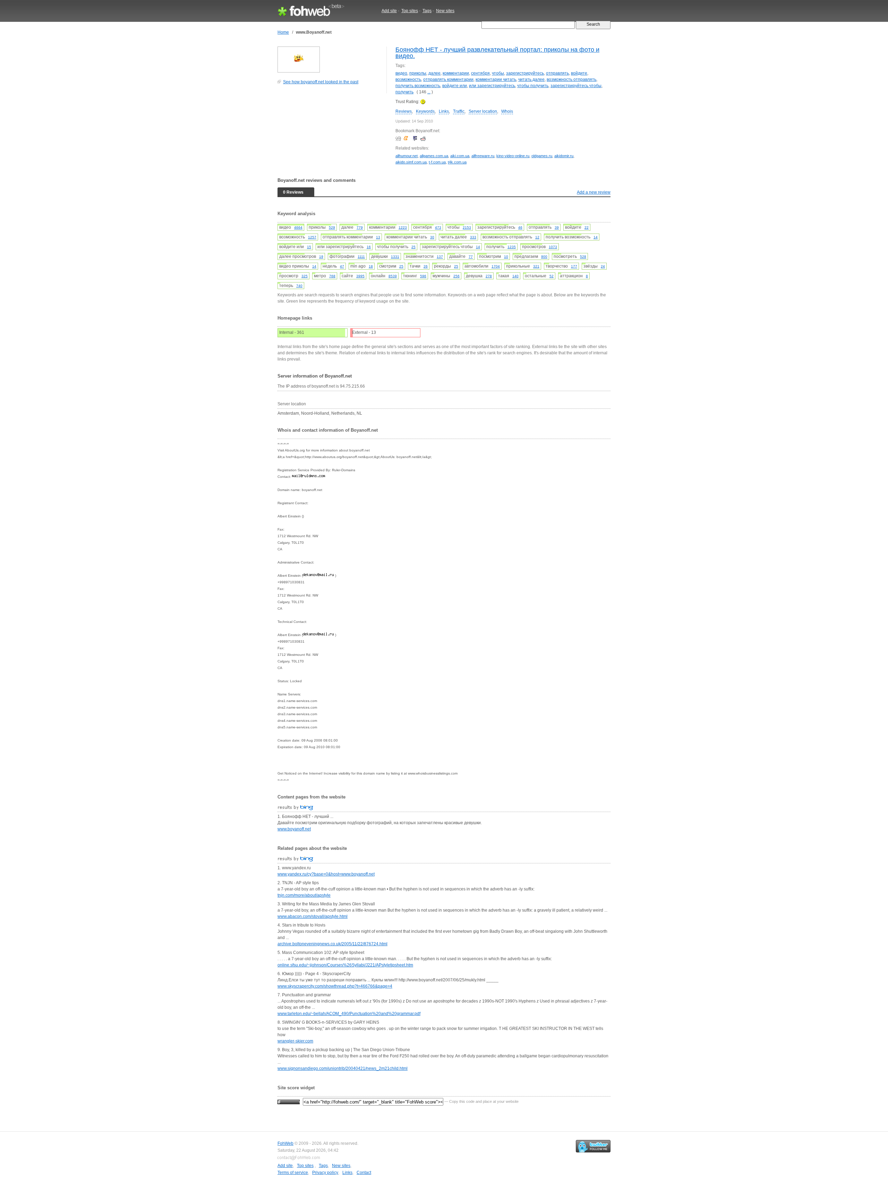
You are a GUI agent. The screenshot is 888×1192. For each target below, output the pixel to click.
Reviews (403, 111)
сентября (480, 73)
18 (371, 266)
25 (413, 247)
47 (342, 266)
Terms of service (293, 1172)
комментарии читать (496, 79)
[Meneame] (407, 138)
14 (596, 237)
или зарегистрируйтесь (492, 85)
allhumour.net (406, 156)
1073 (553, 247)
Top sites (409, 10)
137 (440, 257)
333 (473, 237)
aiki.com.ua (459, 156)
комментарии (456, 73)
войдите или (454, 85)
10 (506, 257)
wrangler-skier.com (295, 1041)
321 (536, 266)
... (428, 92)
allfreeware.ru (482, 156)
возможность (408, 79)
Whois (507, 111)
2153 (467, 227)
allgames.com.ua (434, 156)
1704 (496, 266)
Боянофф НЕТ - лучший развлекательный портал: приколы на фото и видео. (497, 52)
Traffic (458, 111)
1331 (395, 257)
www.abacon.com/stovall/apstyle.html (313, 916)
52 (551, 276)
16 (369, 247)
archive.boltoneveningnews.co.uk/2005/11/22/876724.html (332, 943)
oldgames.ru (541, 156)
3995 (360, 276)
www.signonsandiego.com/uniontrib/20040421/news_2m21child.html (343, 1068)
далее (434, 73)
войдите (579, 73)
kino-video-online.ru (512, 156)
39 (557, 227)
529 (332, 227)
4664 (298, 227)
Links (444, 111)
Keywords (425, 111)
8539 (392, 276)
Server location (483, 111)
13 (378, 237)
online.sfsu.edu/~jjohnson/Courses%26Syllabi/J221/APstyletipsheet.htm (345, 965)
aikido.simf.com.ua (411, 162)
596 (423, 276)
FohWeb (285, 1143)
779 (360, 227)
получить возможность (417, 85)
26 (426, 266)
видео (401, 73)
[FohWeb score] (289, 1101)
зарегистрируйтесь (525, 73)
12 (537, 237)
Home (283, 32)
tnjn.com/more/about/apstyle (304, 895)
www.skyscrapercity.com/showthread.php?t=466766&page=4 (335, 986)
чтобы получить (532, 85)
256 (456, 276)
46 (520, 227)
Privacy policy (325, 1172)
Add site (389, 10)
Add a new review (593, 192)
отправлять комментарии (448, 79)
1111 (361, 257)
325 (304, 276)
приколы (417, 73)
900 (544, 257)
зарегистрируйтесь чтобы (575, 85)
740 (299, 286)
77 (471, 257)
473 (438, 227)
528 (583, 257)
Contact (364, 1172)
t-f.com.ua (437, 162)
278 (489, 276)
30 (432, 237)
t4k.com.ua (457, 162)
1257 (312, 237)
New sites (445, 10)
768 (332, 276)
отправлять (557, 73)
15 (309, 247)
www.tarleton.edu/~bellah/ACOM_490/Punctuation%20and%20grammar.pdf (349, 1013)
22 (586, 227)
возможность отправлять (571, 79)
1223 (403, 227)
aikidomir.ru (563, 156)
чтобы (498, 73)
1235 (511, 247)
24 (603, 266)
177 (574, 266)
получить (404, 92)
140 (515, 276)
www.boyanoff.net (294, 829)
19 (321, 257)
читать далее (531, 79)
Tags (427, 10)
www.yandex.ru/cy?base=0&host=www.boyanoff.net (326, 874)
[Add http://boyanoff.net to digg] (399, 138)
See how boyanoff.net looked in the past (320, 81)
